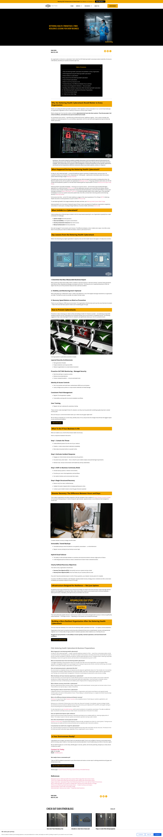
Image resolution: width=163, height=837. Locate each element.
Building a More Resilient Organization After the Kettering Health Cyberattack (81, 88)
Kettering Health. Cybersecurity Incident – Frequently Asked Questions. (68, 788)
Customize (141, 834)
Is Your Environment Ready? (70, 92)
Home (71, 6)
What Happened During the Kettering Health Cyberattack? (77, 73)
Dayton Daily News (66, 191)
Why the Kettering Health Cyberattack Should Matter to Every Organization (81, 71)
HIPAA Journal (101, 182)
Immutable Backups (85, 769)
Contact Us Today (57, 749)
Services (78, 6)
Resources (87, 6)
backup (53, 699)
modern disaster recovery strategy (102, 497)
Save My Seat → (100, 1)
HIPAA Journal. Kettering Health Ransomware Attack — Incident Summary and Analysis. (71, 785)
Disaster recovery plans (56, 721)
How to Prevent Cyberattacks (70, 79)
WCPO (102, 197)
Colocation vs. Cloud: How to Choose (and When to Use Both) (80, 829)
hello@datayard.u (58, 752)
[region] (81, 833)
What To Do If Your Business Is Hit (71, 81)
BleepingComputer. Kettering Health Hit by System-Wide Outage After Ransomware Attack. (72, 779)
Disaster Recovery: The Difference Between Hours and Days (77, 84)
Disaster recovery (70, 699)
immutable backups (68, 709)
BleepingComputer (71, 176)
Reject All (149, 834)
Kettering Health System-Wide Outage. (96, 201)
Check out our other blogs (70, 94)
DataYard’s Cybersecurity (59, 639)
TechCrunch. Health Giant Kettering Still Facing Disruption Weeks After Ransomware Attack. (73, 780)
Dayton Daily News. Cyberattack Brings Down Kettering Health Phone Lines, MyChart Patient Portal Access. (76, 782)
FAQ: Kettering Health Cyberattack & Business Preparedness (78, 90)
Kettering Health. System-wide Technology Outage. (63, 786)
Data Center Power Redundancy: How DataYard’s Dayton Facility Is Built (55, 829)
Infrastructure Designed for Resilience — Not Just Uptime (77, 86)
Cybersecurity (75, 769)
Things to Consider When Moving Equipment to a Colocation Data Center (105, 829)
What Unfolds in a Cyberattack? (70, 75)
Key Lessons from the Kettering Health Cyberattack (75, 77)
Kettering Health (60, 194)
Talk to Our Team (56, 422)
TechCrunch (74, 191)
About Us (97, 6)
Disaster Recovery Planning (64, 769)
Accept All (157, 834)
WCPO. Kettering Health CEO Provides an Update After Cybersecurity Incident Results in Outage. (74, 783)
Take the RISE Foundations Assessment (62, 765)
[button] (105, 51)
